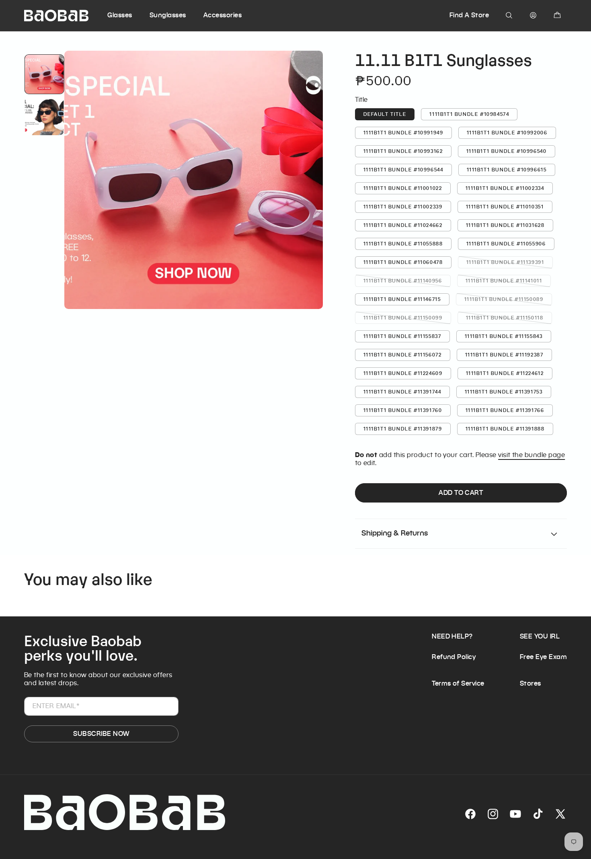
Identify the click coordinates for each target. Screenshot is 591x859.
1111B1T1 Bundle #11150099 (407, 317)
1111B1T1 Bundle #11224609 (403, 373)
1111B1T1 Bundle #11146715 (402, 299)
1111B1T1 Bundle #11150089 (508, 298)
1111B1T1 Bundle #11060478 (403, 262)
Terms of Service (458, 683)
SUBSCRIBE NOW (101, 733)
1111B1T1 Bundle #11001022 (402, 188)
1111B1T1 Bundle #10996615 (507, 170)
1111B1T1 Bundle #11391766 (505, 410)
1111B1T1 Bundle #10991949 (403, 133)
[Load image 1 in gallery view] (44, 74)
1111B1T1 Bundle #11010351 (505, 207)
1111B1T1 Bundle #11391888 (505, 429)
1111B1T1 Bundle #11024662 (403, 225)
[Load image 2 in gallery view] (44, 115)
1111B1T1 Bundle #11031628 (505, 225)
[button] (127, 15)
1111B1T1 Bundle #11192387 (504, 355)
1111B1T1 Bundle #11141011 (508, 280)
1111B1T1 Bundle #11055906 (506, 244)
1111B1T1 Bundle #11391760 (402, 410)
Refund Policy (454, 657)
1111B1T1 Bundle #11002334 (505, 188)
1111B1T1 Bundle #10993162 (403, 151)
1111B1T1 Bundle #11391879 (402, 429)
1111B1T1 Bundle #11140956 (407, 280)
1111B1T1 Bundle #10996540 (506, 151)
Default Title (384, 114)
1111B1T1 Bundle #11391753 (504, 392)
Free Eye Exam (543, 657)
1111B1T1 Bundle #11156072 (402, 355)
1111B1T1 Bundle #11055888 (403, 244)
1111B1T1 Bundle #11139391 (509, 261)
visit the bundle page (531, 455)
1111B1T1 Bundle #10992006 (507, 133)
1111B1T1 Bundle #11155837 (402, 336)
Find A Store (469, 15)
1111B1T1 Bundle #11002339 (403, 207)
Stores (530, 683)
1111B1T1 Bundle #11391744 (402, 392)
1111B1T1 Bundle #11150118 (509, 317)
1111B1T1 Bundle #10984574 (469, 114)
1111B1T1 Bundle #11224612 (505, 373)
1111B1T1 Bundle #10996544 (403, 170)
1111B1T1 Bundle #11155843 (504, 336)
